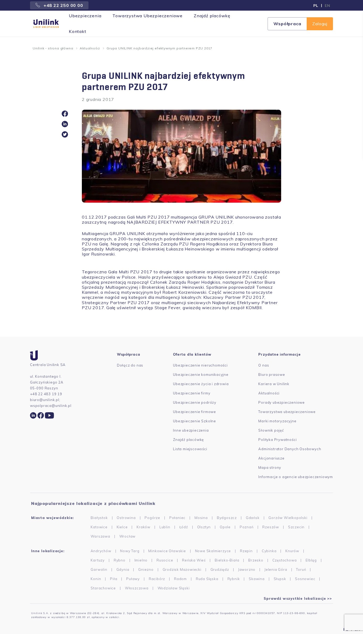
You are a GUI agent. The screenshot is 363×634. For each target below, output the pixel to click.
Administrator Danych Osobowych (289, 449)
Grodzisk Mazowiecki (182, 569)
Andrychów (101, 551)
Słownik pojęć (271, 430)
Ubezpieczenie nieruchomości (200, 365)
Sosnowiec (305, 579)
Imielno (141, 560)
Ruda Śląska (207, 579)
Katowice (99, 527)
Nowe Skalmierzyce (213, 551)
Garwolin (99, 569)
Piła (113, 579)
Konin (96, 579)
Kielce (122, 527)
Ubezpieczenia (85, 15)
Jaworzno (246, 569)
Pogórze (152, 518)
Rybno (119, 560)
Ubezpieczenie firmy (191, 393)
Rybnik (233, 579)
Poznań (247, 527)
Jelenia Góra (275, 569)
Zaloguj (319, 23)
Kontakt (77, 31)
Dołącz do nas (130, 365)
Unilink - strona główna (53, 48)
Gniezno (146, 569)
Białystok (99, 518)
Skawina (257, 579)
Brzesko (255, 560)
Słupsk (280, 579)
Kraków (143, 527)
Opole (225, 527)
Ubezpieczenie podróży (194, 402)
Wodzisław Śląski (174, 588)
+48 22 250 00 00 (62, 5)
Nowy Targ (129, 551)
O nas (263, 365)
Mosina (201, 518)
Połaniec (177, 518)
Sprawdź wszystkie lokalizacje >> (298, 598)
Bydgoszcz (227, 518)
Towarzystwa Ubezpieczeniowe (147, 15)
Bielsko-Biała (227, 560)
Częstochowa (284, 560)
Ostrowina (126, 518)
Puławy (133, 579)
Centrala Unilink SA (48, 365)
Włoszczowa (137, 588)
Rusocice (165, 560)
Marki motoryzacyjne (277, 421)
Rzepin (246, 551)
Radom (180, 579)
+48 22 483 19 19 (46, 394)
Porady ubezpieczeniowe (281, 402)
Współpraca (287, 23)
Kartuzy (98, 560)
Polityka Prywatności (277, 439)
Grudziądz (219, 569)
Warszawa (100, 536)
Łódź (183, 527)
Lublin (164, 527)
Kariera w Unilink (273, 384)
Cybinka (269, 551)
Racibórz (157, 579)
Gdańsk (253, 518)
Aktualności (90, 48)
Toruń (301, 569)
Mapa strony (269, 467)
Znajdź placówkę (212, 15)
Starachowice (103, 588)
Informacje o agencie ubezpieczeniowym (295, 477)
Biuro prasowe (271, 374)
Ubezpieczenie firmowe (194, 412)
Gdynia (122, 569)
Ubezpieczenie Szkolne (194, 421)
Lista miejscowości (190, 449)
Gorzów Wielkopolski (287, 518)
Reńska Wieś (194, 560)
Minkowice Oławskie (167, 551)
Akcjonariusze (271, 458)
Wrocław (127, 536)
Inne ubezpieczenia (191, 430)
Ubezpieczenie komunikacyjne (201, 374)
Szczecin (296, 527)
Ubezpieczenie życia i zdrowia (201, 384)
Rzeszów (270, 527)
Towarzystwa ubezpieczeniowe (287, 412)
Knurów (292, 551)
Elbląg (311, 560)
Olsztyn (204, 527)
